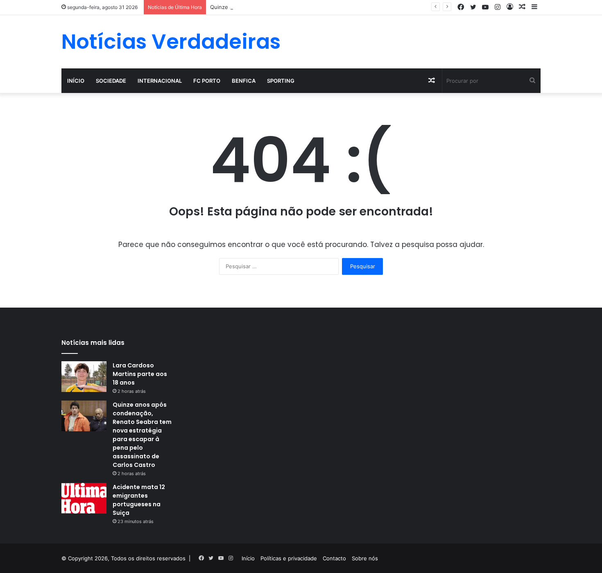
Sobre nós (365, 558)
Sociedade (111, 80)
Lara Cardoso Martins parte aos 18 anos (140, 374)
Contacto (334, 558)
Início (75, 80)
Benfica (244, 80)
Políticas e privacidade (288, 558)
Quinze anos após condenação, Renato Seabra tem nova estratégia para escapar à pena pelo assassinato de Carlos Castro (142, 435)
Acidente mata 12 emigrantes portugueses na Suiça (139, 500)
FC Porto (206, 80)
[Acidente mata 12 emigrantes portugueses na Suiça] (83, 498)
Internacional (160, 80)
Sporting (280, 80)
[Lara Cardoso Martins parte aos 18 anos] (83, 376)
